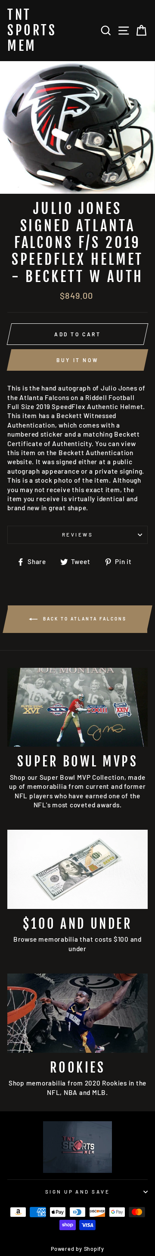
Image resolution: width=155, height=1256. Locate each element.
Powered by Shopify (77, 1248)
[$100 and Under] (77, 869)
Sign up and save (77, 1191)
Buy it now (77, 360)
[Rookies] (77, 1013)
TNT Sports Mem (31, 30)
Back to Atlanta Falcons (84, 618)
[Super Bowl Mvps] (77, 707)
